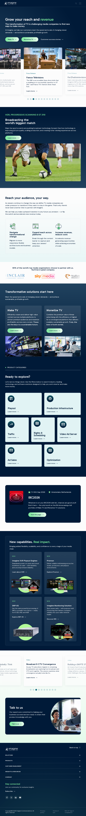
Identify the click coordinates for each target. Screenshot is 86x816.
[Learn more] (23, 331)
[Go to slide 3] (33, 99)
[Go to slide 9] (50, 99)
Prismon (60, 573)
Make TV (11, 39)
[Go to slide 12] (58, 99)
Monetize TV (28, 39)
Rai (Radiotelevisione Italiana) (43, 71)
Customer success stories (51, 39)
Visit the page (36, 515)
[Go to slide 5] (39, 99)
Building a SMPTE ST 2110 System (43, 671)
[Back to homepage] (10, 3)
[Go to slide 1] (28, 99)
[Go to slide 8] (47, 99)
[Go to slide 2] (30, 99)
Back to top (74, 747)
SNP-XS (26, 619)
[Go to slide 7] (44, 99)
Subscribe (9, 791)
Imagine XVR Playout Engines (26, 573)
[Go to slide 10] (52, 99)
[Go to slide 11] (55, 99)
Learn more (12, 138)
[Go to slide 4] (36, 99)
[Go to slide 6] (41, 99)
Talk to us (15, 724)
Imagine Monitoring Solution (60, 619)
